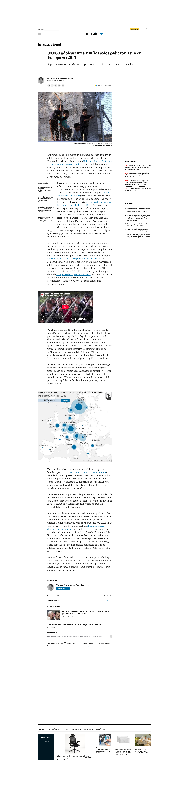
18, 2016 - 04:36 (58, 80)
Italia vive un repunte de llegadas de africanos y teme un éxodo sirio (45, 220)
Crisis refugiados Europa (58, 636)
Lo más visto (129, 203)
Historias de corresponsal (132, 45)
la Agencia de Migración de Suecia (73, 274)
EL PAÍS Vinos (100, 729)
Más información (52, 645)
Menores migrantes (73, 636)
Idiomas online (88, 729)
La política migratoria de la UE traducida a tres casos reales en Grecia (46, 210)
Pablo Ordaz (65, 616)
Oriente (112, 45)
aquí (88, 646)
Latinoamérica (104, 45)
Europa (87, 45)
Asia (117, 45)
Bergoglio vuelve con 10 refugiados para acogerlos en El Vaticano (45, 199)
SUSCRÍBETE (134, 29)
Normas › (109, 601)
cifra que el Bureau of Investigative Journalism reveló (73, 258)
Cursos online (76, 729)
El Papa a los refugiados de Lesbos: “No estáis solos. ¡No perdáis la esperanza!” (86, 613)
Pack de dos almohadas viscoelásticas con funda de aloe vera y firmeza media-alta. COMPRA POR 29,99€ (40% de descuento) (123, 751)
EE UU (91, 45)
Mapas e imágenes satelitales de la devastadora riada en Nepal (137, 224)
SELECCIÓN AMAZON (55, 729)
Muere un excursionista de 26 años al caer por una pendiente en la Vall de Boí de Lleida (137, 175)
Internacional (49, 44)
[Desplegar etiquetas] (111, 636)
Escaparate (41, 729)
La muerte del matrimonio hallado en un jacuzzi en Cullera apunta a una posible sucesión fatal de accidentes (138, 209)
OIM (48, 636)
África (121, 45)
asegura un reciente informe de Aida (87, 472)
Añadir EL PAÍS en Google (104, 85)
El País (49, 627)
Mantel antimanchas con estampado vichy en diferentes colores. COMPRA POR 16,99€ (142, 750)
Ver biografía (61, 588)
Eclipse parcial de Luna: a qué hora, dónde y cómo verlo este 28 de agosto (138, 230)
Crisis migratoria (85, 636)
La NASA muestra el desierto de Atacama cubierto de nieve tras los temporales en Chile (138, 167)
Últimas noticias (146, 45)
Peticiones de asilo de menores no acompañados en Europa (75, 625)
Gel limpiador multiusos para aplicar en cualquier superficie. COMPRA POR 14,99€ (103, 750)
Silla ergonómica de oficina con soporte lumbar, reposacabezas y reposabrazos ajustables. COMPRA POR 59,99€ (74, 757)
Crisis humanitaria (97, 636)
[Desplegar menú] (39, 34)
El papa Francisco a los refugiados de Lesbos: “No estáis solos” (45, 189)
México (97, 45)
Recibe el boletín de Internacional (60, 596)
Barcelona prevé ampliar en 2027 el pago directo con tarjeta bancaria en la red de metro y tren (136, 182)
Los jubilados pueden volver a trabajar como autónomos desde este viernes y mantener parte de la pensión (138, 236)
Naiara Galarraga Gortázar (60, 78)
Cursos (67, 729)
